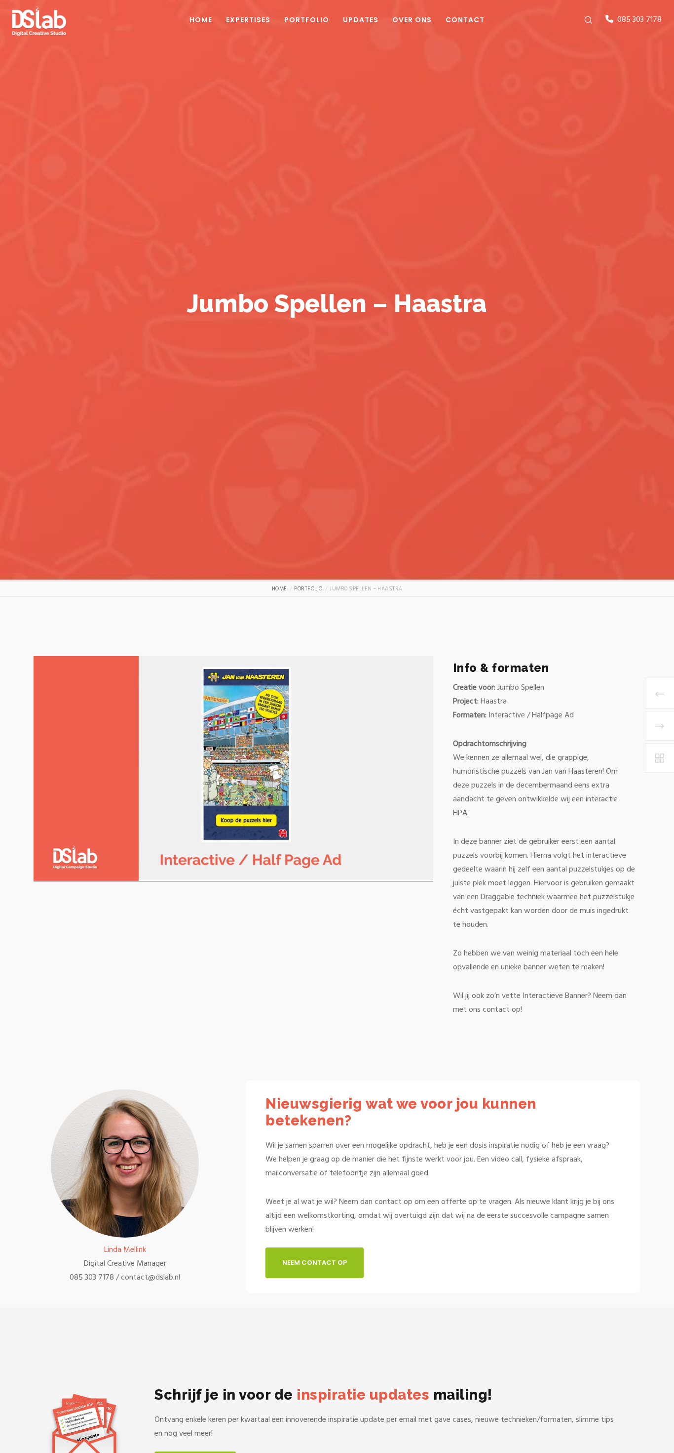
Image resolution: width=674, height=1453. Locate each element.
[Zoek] (582, 20)
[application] (233, 768)
